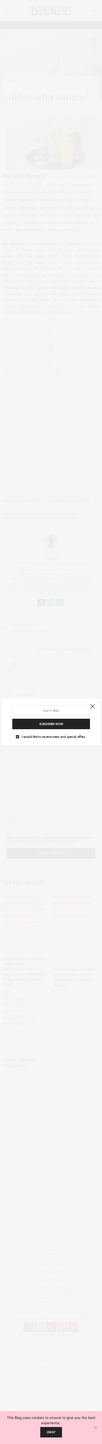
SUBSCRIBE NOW (51, 724)
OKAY (51, 1432)
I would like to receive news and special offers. (54, 736)
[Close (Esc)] (92, 706)
